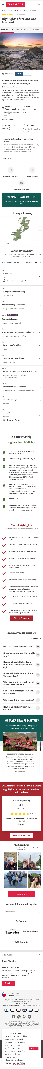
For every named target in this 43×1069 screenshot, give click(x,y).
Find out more (20, 771)
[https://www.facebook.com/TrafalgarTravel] (14, 1017)
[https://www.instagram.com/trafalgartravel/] (19, 1017)
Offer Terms (5, 978)
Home (4, 10)
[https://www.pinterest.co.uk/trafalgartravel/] (25, 1017)
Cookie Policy (19, 1063)
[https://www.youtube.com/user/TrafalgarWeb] (29, 1017)
